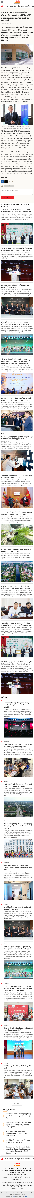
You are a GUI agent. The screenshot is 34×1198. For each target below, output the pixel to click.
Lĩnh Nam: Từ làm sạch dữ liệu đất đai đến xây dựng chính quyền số (18, 746)
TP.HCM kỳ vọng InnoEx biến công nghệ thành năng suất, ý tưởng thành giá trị (16, 249)
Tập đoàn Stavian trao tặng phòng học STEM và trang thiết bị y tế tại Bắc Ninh (16, 211)
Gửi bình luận (7, 197)
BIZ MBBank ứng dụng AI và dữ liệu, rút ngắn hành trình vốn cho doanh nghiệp (16, 399)
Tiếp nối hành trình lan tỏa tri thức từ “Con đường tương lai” (18, 1029)
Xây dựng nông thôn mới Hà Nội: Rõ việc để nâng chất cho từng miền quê (16, 513)
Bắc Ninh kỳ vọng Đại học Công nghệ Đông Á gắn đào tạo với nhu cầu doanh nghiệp (18, 826)
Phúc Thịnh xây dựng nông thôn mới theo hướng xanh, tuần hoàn (18, 785)
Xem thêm (17, 1104)
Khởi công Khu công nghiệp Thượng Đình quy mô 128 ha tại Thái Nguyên (15, 323)
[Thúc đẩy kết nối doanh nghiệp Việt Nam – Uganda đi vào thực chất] (17, 497)
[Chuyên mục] (2, 2)
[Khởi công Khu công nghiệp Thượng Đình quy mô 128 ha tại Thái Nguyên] (17, 344)
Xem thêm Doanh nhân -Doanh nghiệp (15, 206)
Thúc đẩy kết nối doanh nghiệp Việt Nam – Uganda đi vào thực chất (16, 476)
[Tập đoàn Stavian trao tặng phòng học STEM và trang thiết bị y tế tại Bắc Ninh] (17, 233)
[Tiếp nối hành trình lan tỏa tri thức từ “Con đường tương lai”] (18, 1049)
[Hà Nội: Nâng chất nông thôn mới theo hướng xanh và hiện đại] (17, 571)
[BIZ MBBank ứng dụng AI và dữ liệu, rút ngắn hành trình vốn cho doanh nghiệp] (17, 420)
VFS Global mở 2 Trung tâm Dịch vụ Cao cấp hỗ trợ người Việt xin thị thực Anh (18, 868)
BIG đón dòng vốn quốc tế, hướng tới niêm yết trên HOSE (15, 286)
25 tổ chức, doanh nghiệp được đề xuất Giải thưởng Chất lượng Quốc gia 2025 (15, 587)
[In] (12, 181)
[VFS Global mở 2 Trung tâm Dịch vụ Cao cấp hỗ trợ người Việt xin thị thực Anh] (18, 890)
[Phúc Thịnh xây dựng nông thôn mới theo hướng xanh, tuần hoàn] (18, 807)
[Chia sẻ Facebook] (2, 181)
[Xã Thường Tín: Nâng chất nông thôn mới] (18, 1089)
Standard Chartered (8, 186)
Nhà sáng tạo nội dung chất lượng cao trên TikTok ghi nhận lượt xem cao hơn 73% (18, 705)
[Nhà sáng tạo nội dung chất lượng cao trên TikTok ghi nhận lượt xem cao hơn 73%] (18, 728)
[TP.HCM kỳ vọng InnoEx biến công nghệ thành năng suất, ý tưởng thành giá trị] (17, 270)
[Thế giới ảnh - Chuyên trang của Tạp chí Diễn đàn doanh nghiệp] (17, 2)
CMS (14, 1196)
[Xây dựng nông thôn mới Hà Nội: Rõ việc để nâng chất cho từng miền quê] (17, 534)
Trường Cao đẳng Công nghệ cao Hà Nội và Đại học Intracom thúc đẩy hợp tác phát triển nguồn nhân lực (18, 988)
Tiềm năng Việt (14, 6)
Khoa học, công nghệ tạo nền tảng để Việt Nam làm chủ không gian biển (17, 438)
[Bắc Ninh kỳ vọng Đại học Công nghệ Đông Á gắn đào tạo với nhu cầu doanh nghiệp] (18, 848)
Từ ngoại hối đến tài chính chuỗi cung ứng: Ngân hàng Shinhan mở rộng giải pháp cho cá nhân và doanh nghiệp (16, 361)
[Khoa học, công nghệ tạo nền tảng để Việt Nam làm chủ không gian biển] (17, 460)
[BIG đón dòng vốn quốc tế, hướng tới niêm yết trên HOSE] (17, 307)
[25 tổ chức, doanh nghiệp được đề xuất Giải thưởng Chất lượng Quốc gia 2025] (17, 608)
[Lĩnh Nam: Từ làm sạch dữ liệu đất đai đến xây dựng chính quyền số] (18, 767)
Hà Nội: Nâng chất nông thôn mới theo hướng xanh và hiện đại (16, 550)
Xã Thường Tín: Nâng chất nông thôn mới (18, 1067)
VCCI (6, 6)
